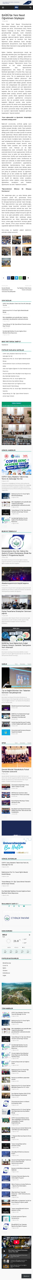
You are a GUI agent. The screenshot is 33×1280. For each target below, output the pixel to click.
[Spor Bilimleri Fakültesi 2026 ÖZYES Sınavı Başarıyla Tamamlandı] (6, 1096)
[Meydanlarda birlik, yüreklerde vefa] (9, 440)
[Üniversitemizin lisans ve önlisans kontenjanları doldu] (6, 1104)
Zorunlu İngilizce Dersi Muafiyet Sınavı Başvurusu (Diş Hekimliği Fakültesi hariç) (20, 1055)
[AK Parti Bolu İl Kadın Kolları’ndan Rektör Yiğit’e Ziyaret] (16, 431)
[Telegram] (16, 278)
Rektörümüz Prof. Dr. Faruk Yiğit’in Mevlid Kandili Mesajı (15, 311)
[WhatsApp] (20, 278)
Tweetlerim (5, 345)
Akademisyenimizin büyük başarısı (15, 583)
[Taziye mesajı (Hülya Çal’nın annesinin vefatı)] (6, 1146)
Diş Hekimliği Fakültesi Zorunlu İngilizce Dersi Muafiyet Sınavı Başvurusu (14, 332)
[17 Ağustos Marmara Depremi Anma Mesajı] (6, 1138)
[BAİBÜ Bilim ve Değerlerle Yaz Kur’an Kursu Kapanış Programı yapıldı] (6, 1203)
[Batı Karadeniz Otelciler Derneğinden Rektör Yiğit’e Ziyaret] (16, 417)
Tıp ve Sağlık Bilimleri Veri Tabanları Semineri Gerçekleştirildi (16, 692)
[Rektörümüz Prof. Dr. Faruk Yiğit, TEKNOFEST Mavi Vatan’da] (6, 1072)
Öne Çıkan (22, 664)
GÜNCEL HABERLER (8, 450)
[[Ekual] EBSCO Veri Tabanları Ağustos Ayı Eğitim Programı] (6, 1226)
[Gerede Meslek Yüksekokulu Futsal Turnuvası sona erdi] (16, 756)
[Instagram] (14, 906)
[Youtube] (24, 906)
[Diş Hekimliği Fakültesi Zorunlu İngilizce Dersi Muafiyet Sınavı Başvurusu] (6, 520)
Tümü (16, 664)
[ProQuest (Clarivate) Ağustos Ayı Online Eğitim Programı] (6, 1178)
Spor (4, 743)
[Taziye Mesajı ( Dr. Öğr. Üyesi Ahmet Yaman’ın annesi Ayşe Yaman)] (6, 512)
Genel (20, 435)
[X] (12, 278)
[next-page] (5, 526)
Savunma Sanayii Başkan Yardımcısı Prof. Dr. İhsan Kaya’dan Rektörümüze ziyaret (21, 1161)
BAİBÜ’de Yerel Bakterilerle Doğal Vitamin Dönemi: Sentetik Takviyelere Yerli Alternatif (16, 645)
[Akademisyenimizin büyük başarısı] (16, 574)
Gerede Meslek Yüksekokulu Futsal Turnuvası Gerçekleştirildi (8, 289)
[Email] (24, 278)
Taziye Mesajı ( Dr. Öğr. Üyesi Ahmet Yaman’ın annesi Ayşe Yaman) (17, 325)
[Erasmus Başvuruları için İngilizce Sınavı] (6, 1064)
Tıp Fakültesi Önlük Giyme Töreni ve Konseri (24, 289)
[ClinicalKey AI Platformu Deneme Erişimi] (6, 1154)
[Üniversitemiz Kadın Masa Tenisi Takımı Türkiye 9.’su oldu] (6, 787)
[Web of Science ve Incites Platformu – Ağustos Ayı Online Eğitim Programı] (6, 1186)
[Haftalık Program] (16, 918)
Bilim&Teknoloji (5, 548)
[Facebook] (8, 278)
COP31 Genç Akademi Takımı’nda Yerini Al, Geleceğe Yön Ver (17, 304)
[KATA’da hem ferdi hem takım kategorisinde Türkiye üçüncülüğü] (6, 795)
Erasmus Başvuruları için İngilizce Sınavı (14, 383)
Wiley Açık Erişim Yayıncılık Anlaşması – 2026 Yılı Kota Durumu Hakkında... (21, 1194)
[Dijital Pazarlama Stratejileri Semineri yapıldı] (16, 602)
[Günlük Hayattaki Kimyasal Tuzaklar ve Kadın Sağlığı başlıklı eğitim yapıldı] (6, 724)
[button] (3, 7)
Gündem (5, 412)
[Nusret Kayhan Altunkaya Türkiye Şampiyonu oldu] (6, 803)
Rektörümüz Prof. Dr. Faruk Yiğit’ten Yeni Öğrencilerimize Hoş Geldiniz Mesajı (21, 1111)
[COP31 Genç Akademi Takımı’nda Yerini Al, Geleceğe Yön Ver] (16, 464)
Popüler (29, 664)
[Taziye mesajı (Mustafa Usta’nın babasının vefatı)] (6, 1211)
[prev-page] (3, 526)
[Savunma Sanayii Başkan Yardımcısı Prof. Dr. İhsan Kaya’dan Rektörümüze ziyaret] (6, 1162)
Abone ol (26, 1276)
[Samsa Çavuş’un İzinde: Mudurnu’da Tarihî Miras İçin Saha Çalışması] (6, 1130)
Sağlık (4, 664)
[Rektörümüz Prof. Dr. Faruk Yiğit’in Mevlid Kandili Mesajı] (6, 496)
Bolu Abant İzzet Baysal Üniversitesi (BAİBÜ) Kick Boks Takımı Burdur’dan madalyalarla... (21, 810)
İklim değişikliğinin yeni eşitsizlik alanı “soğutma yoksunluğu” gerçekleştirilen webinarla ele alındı (15, 318)
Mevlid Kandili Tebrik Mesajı (11, 386)
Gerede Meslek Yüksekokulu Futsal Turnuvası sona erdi (15, 770)
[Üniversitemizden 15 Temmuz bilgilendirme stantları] (24, 440)
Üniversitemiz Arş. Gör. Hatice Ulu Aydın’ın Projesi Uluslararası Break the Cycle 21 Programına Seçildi (16, 553)
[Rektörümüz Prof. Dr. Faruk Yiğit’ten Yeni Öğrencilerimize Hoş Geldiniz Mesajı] (6, 1112)
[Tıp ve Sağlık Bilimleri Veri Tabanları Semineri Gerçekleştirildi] (16, 678)
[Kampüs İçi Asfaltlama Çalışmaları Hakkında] (6, 1170)
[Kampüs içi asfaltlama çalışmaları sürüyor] (6, 1080)
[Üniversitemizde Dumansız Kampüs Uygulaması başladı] (6, 732)
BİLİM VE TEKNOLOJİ (9, 531)
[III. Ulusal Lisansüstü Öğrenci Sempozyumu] (6, 1219)
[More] (28, 278)
